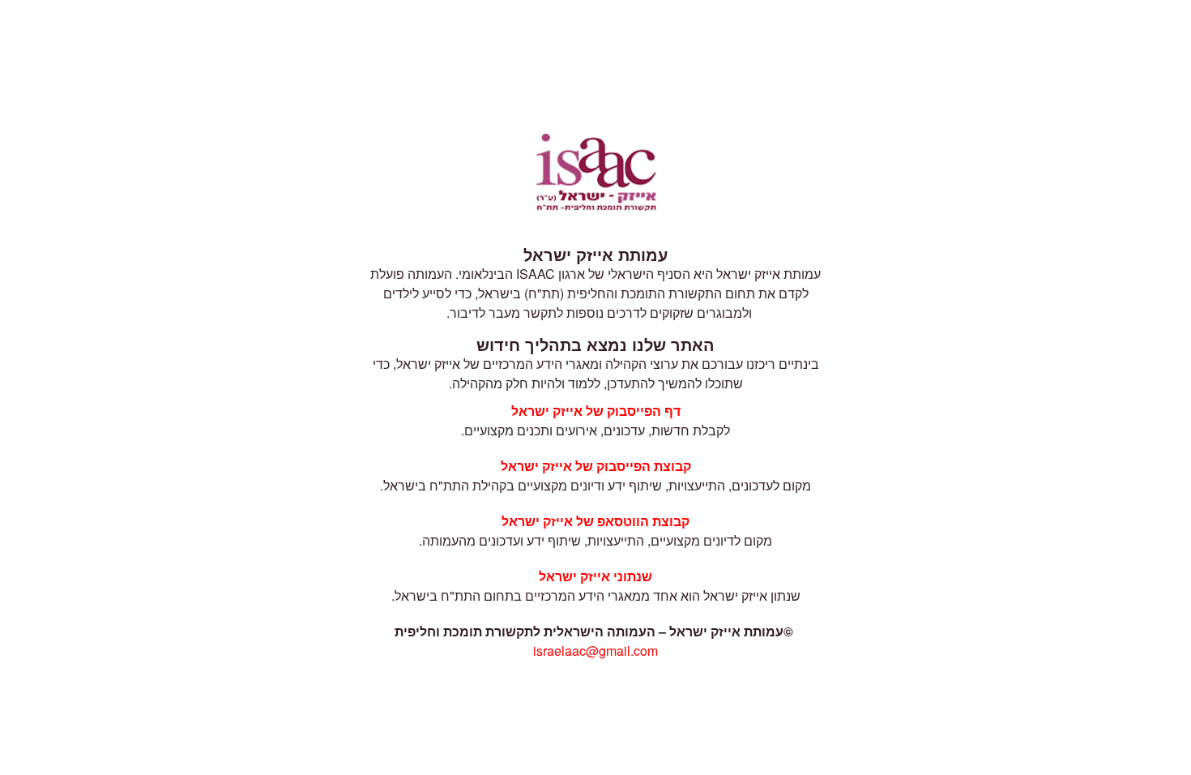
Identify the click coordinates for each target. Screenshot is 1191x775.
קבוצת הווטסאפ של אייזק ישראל (595, 521)
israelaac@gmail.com (595, 650)
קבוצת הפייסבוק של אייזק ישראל (596, 465)
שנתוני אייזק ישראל (595, 576)
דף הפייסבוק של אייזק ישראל (596, 410)
